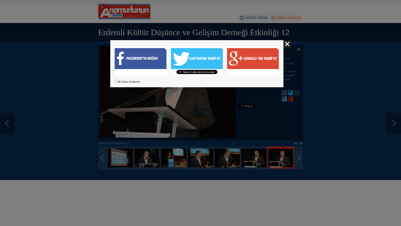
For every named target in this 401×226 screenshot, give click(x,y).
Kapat (287, 44)
